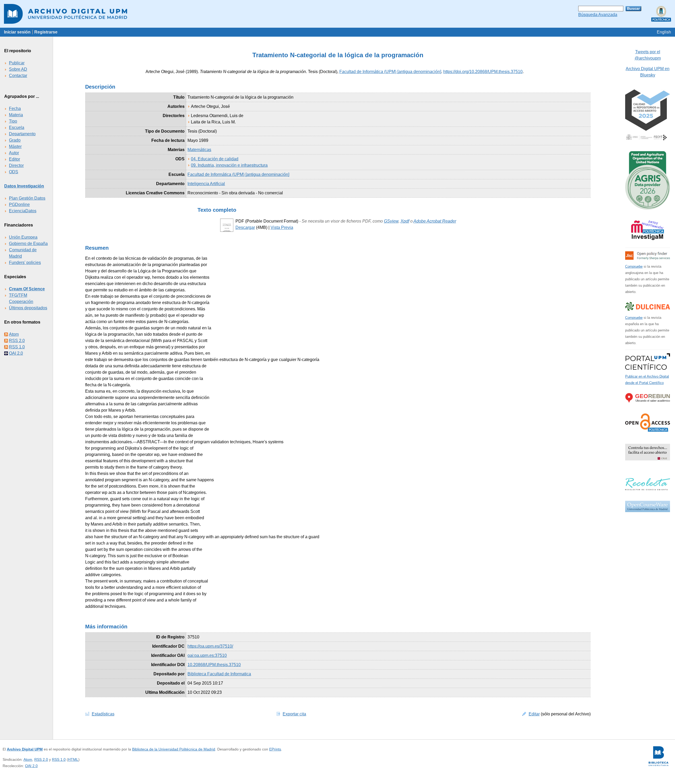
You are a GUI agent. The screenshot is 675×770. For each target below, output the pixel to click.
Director (16, 165)
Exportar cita (294, 714)
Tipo (13, 121)
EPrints (275, 749)
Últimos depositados (28, 308)
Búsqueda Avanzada (597, 14)
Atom (14, 334)
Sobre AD (18, 69)
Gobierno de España (28, 243)
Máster (15, 146)
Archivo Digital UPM (25, 749)
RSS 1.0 (17, 347)
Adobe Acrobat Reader (434, 221)
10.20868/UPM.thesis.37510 (214, 664)
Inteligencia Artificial (206, 183)
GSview (391, 221)
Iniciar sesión (17, 32)
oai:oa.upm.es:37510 (207, 655)
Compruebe (634, 266)
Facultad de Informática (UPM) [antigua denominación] (390, 71)
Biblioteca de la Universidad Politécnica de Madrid (173, 749)
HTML (73, 759)
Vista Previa (282, 227)
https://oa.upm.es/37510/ (210, 646)
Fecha (15, 108)
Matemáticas (199, 149)
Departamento (22, 134)
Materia (16, 115)
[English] (664, 32)
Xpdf (405, 221)
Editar (534, 714)
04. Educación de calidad (214, 159)
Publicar (17, 63)
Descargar (245, 227)
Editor (14, 159)
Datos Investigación (24, 186)
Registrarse (45, 32)
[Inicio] (337, 14)
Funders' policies (25, 262)
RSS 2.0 (17, 340)
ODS (13, 172)
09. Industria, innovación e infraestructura (229, 165)
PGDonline (19, 204)
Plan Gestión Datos (27, 198)
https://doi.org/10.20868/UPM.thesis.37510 (483, 71)
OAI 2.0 (16, 353)
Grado (15, 140)
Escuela (16, 127)
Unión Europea (23, 237)
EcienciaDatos (22, 211)
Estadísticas (103, 714)
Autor (14, 153)
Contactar (18, 75)
